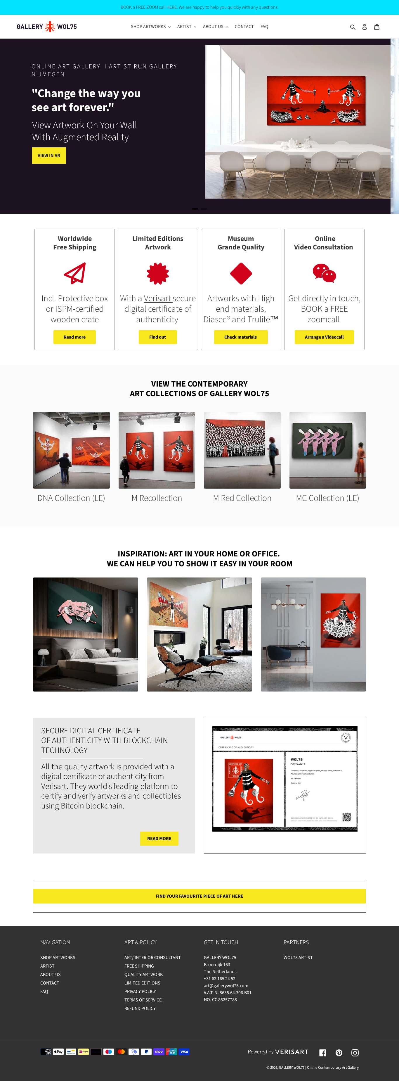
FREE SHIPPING (139, 966)
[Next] (381, 126)
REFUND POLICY (140, 1008)
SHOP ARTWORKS (57, 957)
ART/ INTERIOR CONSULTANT (152, 957)
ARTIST (47, 966)
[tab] (195, 209)
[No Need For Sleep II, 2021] (85, 634)
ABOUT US (50, 974)
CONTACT (49, 983)
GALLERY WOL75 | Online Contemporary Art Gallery (319, 1067)
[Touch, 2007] (199, 634)
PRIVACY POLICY (140, 991)
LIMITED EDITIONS (142, 983)
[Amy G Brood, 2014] (313, 634)
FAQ (44, 991)
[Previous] (17, 126)
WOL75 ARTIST (298, 957)
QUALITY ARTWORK (143, 974)
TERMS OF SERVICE (143, 1000)
